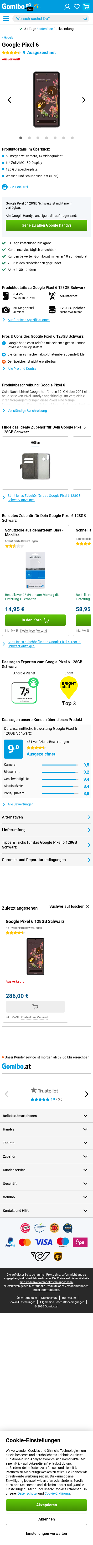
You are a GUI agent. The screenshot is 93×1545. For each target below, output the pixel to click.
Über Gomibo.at (27, 1298)
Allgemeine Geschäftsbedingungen (62, 1302)
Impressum (69, 1298)
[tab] (20, 137)
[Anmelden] (67, 6)
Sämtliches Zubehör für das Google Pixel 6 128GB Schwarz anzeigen (44, 498)
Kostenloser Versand (33, 630)
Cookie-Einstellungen (22, 1302)
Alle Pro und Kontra (22, 368)
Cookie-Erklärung (57, 1493)
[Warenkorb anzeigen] (86, 6)
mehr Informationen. (46, 1290)
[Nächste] (83, 100)
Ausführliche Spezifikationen (29, 320)
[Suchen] (85, 18)
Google (8, 37)
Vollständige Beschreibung (27, 411)
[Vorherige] (9, 100)
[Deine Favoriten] (77, 6)
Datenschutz (49, 1298)
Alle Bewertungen (20, 804)
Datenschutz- (27, 1493)
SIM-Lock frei (18, 187)
